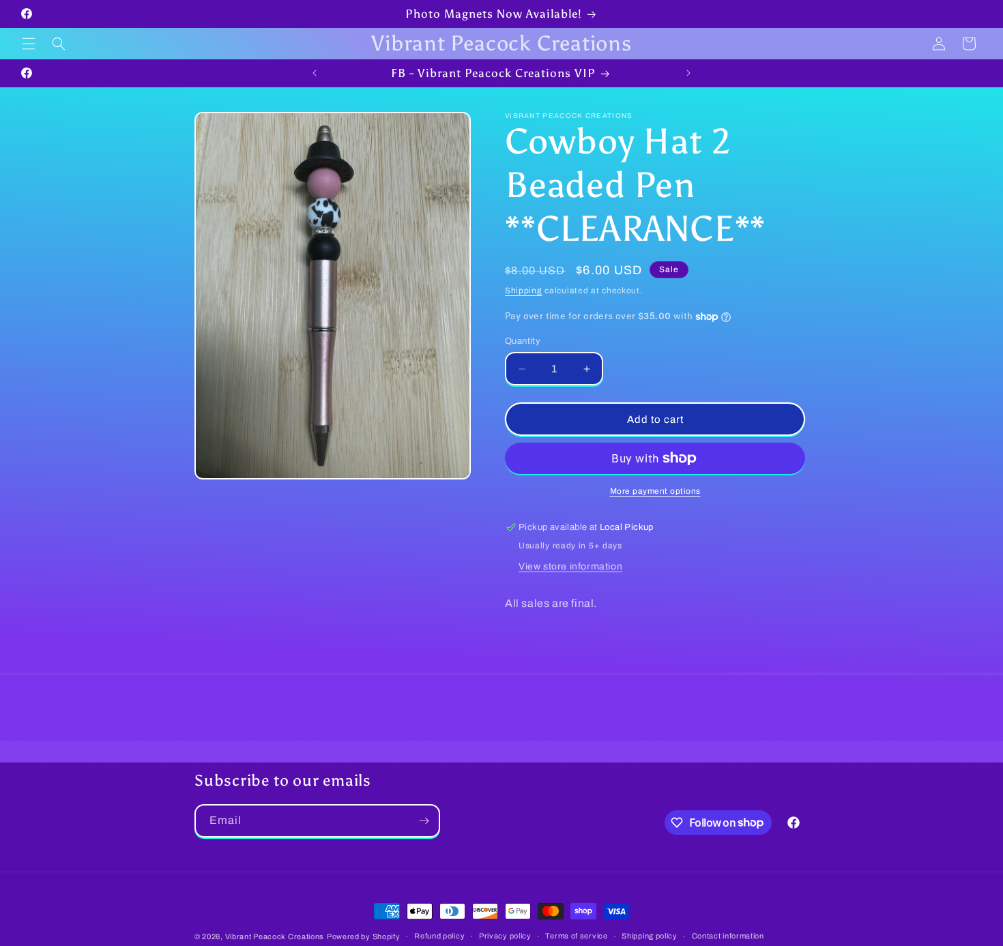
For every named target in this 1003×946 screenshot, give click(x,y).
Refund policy (439, 936)
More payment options (655, 491)
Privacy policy (505, 936)
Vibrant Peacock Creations (275, 936)
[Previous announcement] (315, 73)
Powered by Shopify (364, 936)
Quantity (522, 341)
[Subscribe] (424, 821)
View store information (570, 566)
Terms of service (576, 936)
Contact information (728, 936)
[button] (29, 44)
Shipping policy (650, 936)
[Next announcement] (688, 73)
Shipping (523, 290)
